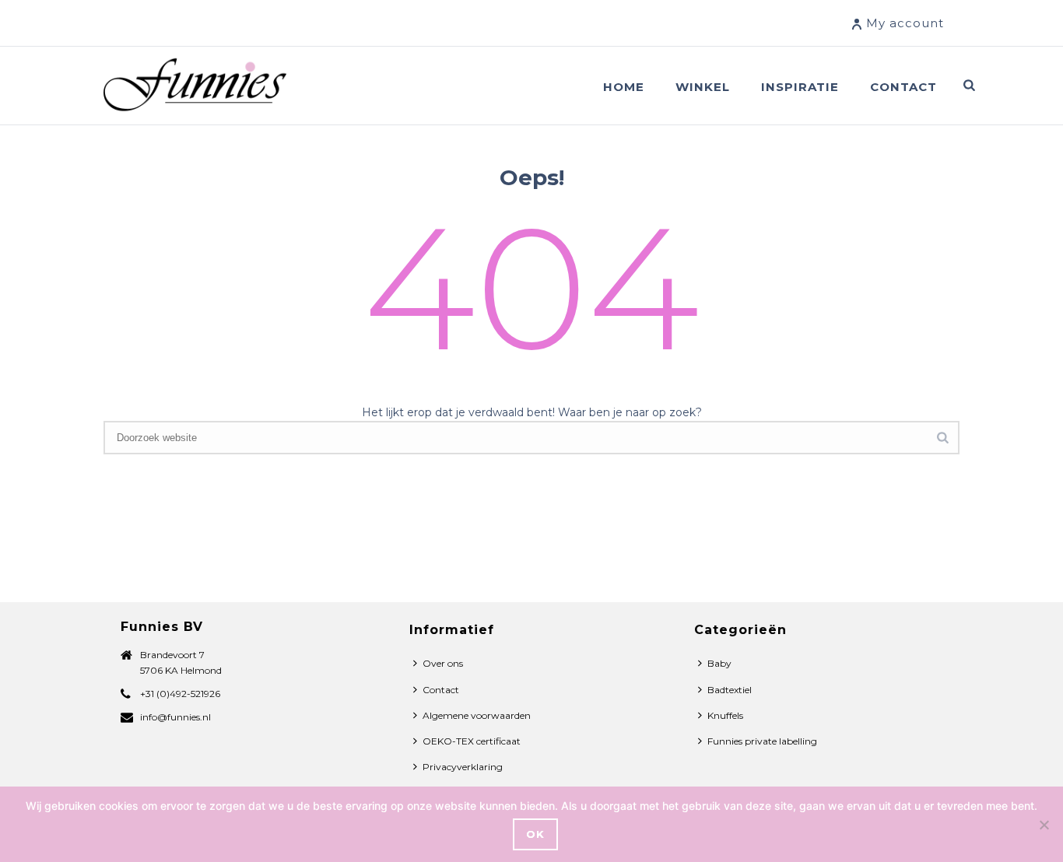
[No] (1043, 824)
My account (905, 23)
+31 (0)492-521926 (180, 693)
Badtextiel (729, 690)
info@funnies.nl (175, 717)
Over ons (443, 663)
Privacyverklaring (463, 767)
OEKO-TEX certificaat (472, 741)
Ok (535, 834)
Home (623, 86)
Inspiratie (800, 86)
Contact (903, 86)
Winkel (702, 86)
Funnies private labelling (762, 741)
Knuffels (725, 715)
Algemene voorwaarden (477, 715)
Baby (719, 663)
